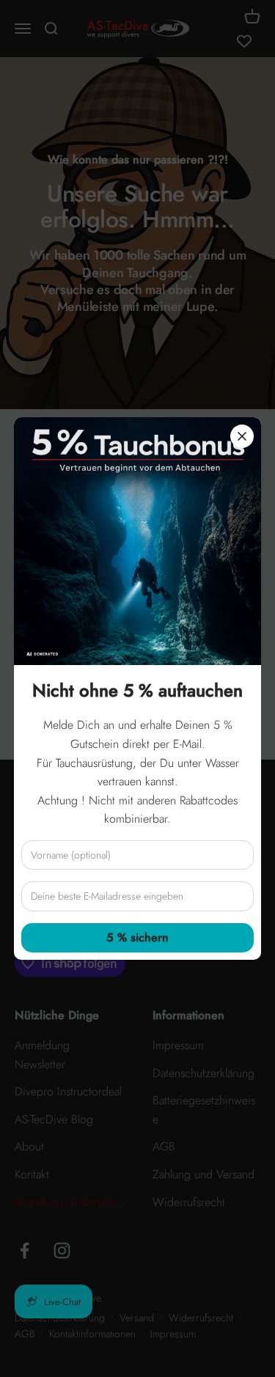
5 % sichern (137, 937)
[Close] (242, 436)
